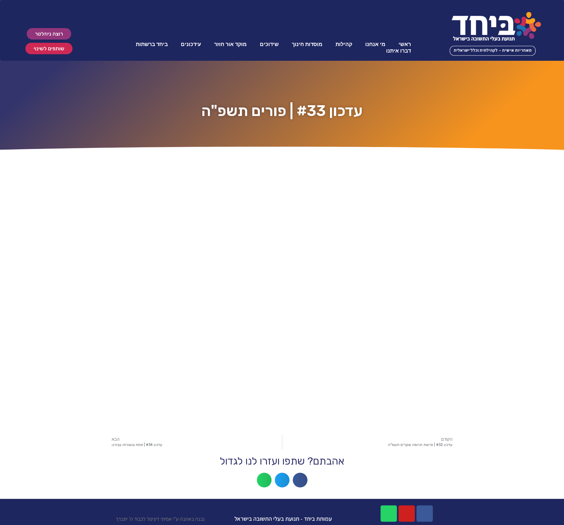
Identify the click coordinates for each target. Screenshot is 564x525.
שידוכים (269, 44)
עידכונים (191, 44)
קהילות (344, 44)
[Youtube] (407, 513)
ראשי (405, 44)
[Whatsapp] (389, 513)
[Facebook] (424, 513)
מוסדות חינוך (307, 44)
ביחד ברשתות (152, 44)
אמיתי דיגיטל (159, 519)
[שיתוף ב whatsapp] (264, 480)
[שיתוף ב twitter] (282, 480)
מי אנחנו (375, 44)
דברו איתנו (398, 51)
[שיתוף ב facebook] (300, 480)
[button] (49, 34)
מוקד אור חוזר (230, 44)
